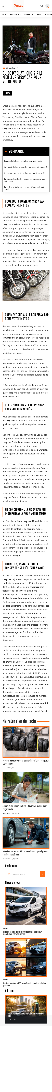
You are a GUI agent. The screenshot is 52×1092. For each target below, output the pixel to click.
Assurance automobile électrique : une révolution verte (26, 1015)
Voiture (5, 928)
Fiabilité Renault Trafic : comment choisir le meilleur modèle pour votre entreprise (22, 933)
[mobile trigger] (5, 5)
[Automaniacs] (18, 5)
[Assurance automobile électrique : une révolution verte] (26, 1009)
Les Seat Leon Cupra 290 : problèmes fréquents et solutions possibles (24, 984)
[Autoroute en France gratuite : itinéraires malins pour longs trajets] (26, 787)
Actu (4, 768)
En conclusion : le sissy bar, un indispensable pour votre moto (25, 180)
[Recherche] (41, 6)
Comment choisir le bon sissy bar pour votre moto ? (25, 167)
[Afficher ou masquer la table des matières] (35, 151)
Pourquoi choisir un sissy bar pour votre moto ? (24, 161)
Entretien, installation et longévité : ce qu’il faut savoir (24, 188)
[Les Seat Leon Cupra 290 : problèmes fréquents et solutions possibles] (26, 957)
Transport (6, 813)
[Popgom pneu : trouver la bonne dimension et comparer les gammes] (26, 742)
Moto (8, 93)
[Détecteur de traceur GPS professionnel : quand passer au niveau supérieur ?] (26, 833)
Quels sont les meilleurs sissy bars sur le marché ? (24, 173)
